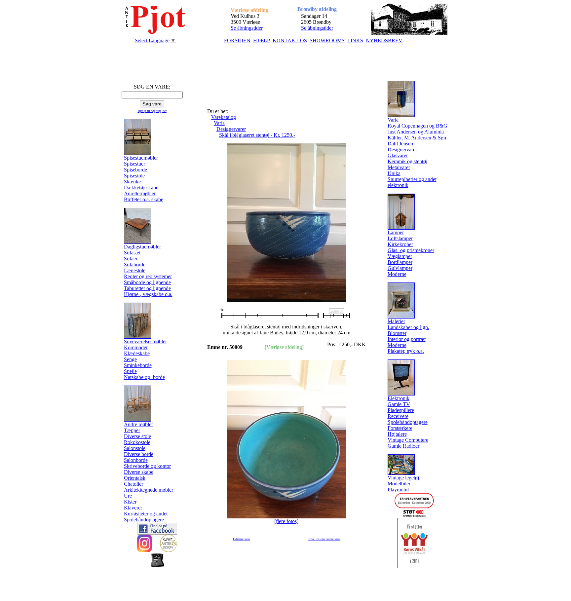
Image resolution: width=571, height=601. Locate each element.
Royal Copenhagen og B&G (417, 126)
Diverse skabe (138, 472)
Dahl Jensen (400, 143)
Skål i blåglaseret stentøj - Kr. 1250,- (257, 135)
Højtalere (397, 434)
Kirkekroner (400, 244)
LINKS (355, 40)
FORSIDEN (237, 40)
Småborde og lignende (147, 282)
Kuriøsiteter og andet (146, 513)
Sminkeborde (138, 365)
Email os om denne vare (324, 539)
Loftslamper (400, 238)
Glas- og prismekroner (411, 250)
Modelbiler (399, 483)
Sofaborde (134, 264)
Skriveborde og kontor (147, 466)
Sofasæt (132, 252)
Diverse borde (138, 454)
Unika (394, 173)
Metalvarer (399, 167)
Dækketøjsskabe (141, 187)
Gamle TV (399, 404)
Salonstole (134, 448)
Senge (130, 359)
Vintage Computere (408, 440)
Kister (130, 502)
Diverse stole (137, 436)
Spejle (130, 371)
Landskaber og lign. (408, 327)
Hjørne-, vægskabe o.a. (148, 294)
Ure (128, 496)
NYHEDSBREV (384, 40)
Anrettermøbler (140, 193)
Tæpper (132, 430)
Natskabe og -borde (144, 377)
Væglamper (400, 256)
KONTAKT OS (290, 40)
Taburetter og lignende (147, 288)
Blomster (397, 333)
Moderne (397, 274)
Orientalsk (134, 478)
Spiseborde (135, 169)
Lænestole (134, 270)
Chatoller (133, 484)
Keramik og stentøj (407, 161)
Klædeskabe (137, 353)
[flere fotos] (286, 521)
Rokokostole (137, 442)
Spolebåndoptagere (144, 519)
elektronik (398, 185)
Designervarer (231, 129)
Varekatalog (223, 117)
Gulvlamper (400, 268)
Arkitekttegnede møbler (148, 490)
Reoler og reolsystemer (148, 276)
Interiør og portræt (407, 339)
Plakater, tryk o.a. (406, 351)
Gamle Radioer (403, 446)
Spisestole (134, 175)
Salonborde (136, 460)
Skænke (132, 181)
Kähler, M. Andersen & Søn (417, 137)
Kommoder (136, 347)
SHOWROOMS (327, 40)
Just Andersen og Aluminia (416, 131)
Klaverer (133, 507)
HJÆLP (261, 40)
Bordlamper (400, 262)
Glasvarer (398, 155)
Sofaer (130, 258)
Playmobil (398, 489)
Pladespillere (401, 410)
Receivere (398, 416)
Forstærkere (400, 428)
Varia (219, 123)
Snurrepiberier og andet (412, 179)
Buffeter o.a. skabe (143, 199)
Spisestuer (134, 164)
